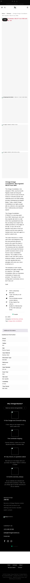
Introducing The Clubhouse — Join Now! (15, 3)
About (20, 565)
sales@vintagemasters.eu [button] (11, 533)
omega (10, 321)
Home (3, 13)
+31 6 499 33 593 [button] (9, 529)
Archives (9, 13)
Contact (20, 567)
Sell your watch (11, 567)
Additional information (10, 330)
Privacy (25, 575)
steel (13, 321)
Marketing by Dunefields (15, 578)
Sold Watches (14, 319)
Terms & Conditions (7, 577)
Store (9, 565)
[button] (2, 7)
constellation (18, 321)
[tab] (15, 330)
